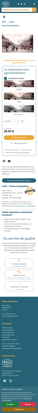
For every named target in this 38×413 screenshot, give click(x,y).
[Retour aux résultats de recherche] (4, 17)
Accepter (10, 404)
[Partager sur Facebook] (4, 161)
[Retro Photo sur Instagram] (10, 381)
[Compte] (18, 4)
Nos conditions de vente (11, 344)
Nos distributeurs (8, 332)
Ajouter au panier (19, 137)
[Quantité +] (22, 121)
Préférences (19, 409)
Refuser (28, 404)
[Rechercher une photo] (34, 10)
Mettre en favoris (19, 143)
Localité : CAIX (7, 195)
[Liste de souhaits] (21, 4)
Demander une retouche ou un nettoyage (21, 206)
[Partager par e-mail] (9, 161)
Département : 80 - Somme (12, 193)
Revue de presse (8, 335)
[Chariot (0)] (24, 4)
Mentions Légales (8, 346)
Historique (5, 337)
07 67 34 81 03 (10, 314)
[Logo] (5, 4)
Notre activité (7, 328)
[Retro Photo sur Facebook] (5, 381)
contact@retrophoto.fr (10, 316)
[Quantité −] (14, 121)
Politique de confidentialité (11, 348)
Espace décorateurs (9, 340)
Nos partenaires (8, 330)
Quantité (7, 121)
